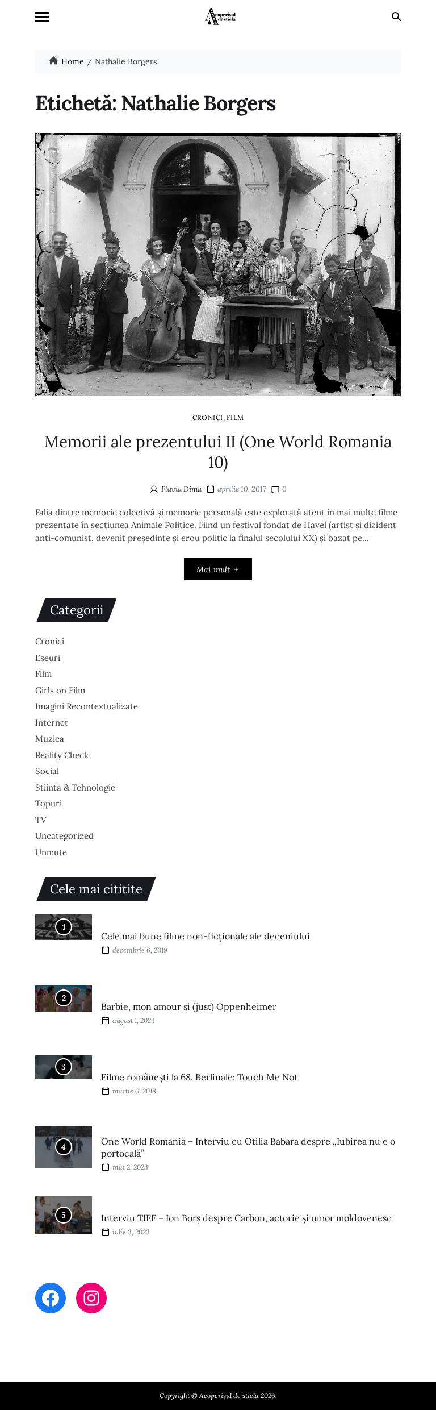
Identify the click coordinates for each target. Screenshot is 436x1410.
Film (235, 417)
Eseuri (47, 657)
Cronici (207, 417)
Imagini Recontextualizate (86, 706)
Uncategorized (64, 835)
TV (41, 819)
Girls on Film (60, 690)
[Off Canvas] (42, 17)
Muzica (49, 738)
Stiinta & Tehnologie (75, 787)
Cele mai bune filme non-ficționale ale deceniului (205, 936)
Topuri (48, 803)
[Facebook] (50, 1298)
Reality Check (62, 755)
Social (47, 771)
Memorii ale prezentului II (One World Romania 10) (218, 451)
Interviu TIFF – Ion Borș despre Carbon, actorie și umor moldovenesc (246, 1218)
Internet (51, 722)
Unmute (51, 852)
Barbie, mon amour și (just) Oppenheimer (188, 1006)
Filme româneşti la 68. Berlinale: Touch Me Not (199, 1077)
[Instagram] (91, 1298)
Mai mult (213, 569)
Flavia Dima (181, 489)
